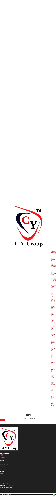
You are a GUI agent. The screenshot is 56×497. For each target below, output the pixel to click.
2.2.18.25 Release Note (52, 375)
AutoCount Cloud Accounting (53, 299)
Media (52, 288)
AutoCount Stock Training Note (4, 483)
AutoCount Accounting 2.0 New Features (6, 487)
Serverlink (52, 309)
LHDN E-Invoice (53, 272)
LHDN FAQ (53, 274)
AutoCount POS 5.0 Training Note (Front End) (6, 485)
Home (2, 419)
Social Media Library (52, 399)
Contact (52, 405)
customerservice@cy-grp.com (4, 464)
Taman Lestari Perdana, (3, 467)
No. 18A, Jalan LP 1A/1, (3, 466)
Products (52, 250)
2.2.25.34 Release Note (52, 382)
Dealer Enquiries (2, 478)
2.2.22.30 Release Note (52, 378)
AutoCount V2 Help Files (3, 481)
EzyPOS (52, 258)
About (52, 295)
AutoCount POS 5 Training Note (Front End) (53, 326)
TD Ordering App (52, 312)
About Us (1, 473)
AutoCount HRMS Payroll (53, 302)
